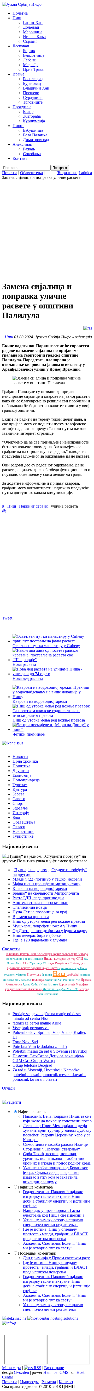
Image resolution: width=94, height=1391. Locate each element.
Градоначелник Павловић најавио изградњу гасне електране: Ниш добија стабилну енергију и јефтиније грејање (56, 1199)
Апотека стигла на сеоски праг (40, 902)
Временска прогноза (31, 916)
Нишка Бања (34, 36)
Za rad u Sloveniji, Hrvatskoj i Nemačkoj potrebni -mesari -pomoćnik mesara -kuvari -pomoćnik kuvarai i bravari (49, 1075)
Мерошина (32, 32)
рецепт (26, 968)
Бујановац (32, 83)
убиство (21, 974)
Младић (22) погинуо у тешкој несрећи (47, 879)
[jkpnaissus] (12, 743)
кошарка (85, 974)
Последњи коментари (37, 1253)
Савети (19, 798)
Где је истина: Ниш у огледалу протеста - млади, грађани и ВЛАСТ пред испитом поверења (55, 1234)
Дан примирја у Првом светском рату (56, 1258)
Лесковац (21, 46)
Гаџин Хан (33, 22)
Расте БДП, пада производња (38, 898)
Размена (49, 1382)
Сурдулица (33, 97)
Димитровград (36, 139)
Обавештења (31, 172)
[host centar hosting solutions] (52, 1318)
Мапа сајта (11, 1367)
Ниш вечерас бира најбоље (37, 935)
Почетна (20, 13)
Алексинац (22, 144)
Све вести (11, 949)
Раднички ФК (72, 979)
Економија (22, 775)
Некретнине (23, 831)
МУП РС (73, 989)
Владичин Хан (36, 88)
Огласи (19, 827)
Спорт (18, 803)
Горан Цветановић (47, 993)
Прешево (31, 93)
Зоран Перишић (33, 958)
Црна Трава (33, 69)
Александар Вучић (49, 954)
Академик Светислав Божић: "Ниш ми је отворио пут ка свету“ (54, 1245)
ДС (86, 958)
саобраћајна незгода (75, 954)
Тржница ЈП (38, 963)
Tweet (7, 618)
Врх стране (54, 1367)
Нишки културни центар (60, 958)
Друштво (21, 770)
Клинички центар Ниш (21, 954)
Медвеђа (30, 64)
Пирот (18, 125)
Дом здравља (23, 979)
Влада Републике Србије (62, 963)
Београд (84, 989)
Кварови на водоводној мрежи (40, 701)
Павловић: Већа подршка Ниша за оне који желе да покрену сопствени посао (57, 1118)
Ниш (17, 18)
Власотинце (33, 55)
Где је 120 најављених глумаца (40, 940)
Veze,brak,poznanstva (31, 1028)
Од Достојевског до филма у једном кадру (50, 930)
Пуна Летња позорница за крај (40, 912)
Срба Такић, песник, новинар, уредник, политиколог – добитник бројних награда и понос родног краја (57, 1158)
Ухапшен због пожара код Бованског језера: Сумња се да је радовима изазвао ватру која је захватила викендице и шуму (55, 1175)
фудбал (62, 989)
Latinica (85, 172)
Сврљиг (30, 41)
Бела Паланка (35, 135)
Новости (20, 756)
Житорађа (32, 116)
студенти (10, 974)
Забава (18, 794)
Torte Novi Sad (25, 1042)
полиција (38, 980)
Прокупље (22, 107)
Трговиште (33, 102)
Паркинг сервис (33, 506)
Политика (21, 766)
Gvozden (21, 1372)
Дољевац (31, 27)
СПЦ (80, 958)
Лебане (29, 60)
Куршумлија (34, 121)
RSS (37, 1367)
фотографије (14, 958)
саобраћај (73, 974)
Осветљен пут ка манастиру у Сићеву (46, 645)
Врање (18, 74)
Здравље (20, 808)
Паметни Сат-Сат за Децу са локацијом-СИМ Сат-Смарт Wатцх (48, 1058)
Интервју (21, 813)
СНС (26, 963)
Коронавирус (39, 968)
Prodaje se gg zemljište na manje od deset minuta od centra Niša (47, 1016)
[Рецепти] (11, 1102)
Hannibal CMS (55, 1372)
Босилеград (33, 79)
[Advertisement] (47, 229)
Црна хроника (25, 761)
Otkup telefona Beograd (32, 1065)
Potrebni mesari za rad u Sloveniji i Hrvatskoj (50, 1051)
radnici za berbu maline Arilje (37, 1023)
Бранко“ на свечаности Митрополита (46, 893)
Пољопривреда (26, 780)
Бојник (29, 50)
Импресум (29, 1382)
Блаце (28, 111)
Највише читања (33, 1111)
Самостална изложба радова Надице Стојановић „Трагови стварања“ (55, 1146)
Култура (20, 789)
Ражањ (29, 149)
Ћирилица (67, 172)
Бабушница (33, 130)
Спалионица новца (30, 907)
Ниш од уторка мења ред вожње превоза (49, 720)
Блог (17, 817)
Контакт (20, 158)
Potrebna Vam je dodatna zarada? (40, 1046)
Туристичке (23, 836)
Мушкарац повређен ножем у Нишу (45, 926)
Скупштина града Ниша (72, 968)
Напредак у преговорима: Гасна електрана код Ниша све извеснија (53, 1212)
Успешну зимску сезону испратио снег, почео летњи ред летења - (53, 1222)
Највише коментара (35, 1187)
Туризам (20, 784)
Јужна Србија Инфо (35, 984)
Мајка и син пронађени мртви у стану (46, 884)
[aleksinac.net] (14, 1318)
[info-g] (9, 1323)
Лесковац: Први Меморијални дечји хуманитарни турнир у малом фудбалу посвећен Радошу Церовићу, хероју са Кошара (57, 1132)
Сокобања (32, 153)
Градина (47, 974)
